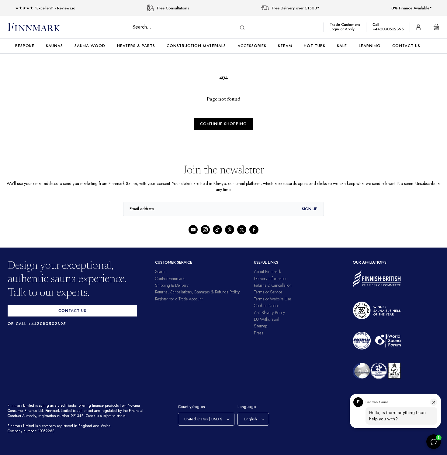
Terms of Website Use (272, 299)
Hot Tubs (314, 46)
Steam (285, 46)
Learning (370, 46)
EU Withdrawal (266, 319)
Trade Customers (348, 24)
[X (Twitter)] (241, 229)
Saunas (54, 46)
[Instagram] (205, 229)
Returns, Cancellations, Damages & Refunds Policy (197, 292)
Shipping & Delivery (172, 285)
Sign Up (309, 209)
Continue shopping (223, 124)
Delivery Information (271, 278)
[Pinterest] (229, 229)
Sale (342, 46)
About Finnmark (267, 272)
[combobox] (190, 27)
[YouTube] (193, 229)
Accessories (251, 46)
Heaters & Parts (136, 46)
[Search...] (243, 28)
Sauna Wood (89, 46)
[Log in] (418, 27)
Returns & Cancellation (273, 285)
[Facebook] (253, 229)
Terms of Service (268, 292)
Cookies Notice (266, 306)
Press (258, 333)
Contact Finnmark (170, 278)
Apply (353, 29)
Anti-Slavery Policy (269, 313)
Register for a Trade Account (179, 299)
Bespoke (24, 46)
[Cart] (436, 27)
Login (337, 29)
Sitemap (260, 326)
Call (379, 24)
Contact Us (406, 46)
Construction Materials (196, 46)
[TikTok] (217, 229)
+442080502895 (390, 29)
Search (161, 272)
